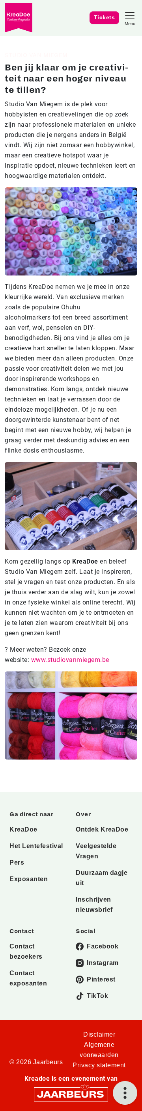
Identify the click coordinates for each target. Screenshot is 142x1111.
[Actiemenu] (125, 1093)
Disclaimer (99, 1034)
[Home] (18, 18)
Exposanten (28, 879)
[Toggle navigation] (129, 18)
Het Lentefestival (36, 846)
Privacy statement (99, 1065)
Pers (16, 862)
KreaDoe (23, 829)
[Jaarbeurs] (71, 1094)
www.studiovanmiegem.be (70, 660)
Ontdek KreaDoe (102, 829)
